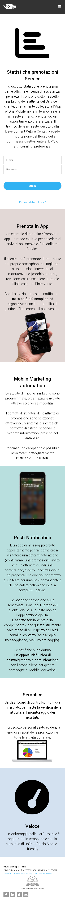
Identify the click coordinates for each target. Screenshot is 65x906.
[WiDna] (9, 8)
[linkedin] (12, 894)
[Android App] (25, 894)
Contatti (7, 873)
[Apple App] (19, 894)
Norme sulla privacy (23, 873)
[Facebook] (6, 894)
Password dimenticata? (32, 202)
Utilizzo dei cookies (43, 873)
